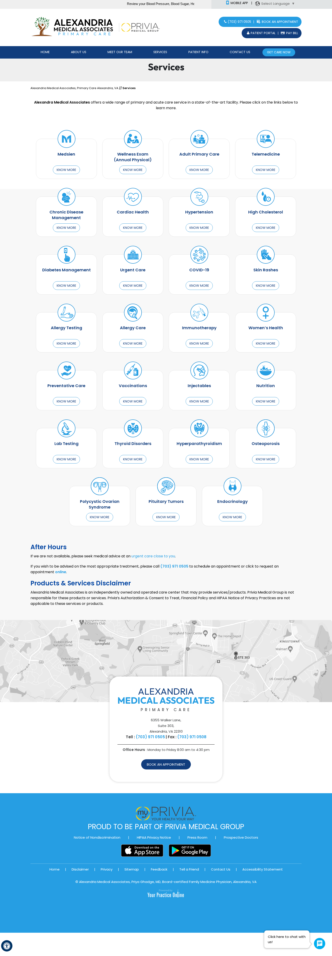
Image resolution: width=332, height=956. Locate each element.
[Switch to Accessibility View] (6, 945)
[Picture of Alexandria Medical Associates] (85, 27)
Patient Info (198, 52)
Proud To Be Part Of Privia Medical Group (166, 826)
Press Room (197, 837)
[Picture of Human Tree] (41, 27)
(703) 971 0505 (239, 21)
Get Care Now (279, 52)
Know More (66, 170)
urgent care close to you (153, 556)
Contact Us (240, 52)
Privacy (106, 869)
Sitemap (131, 869)
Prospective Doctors (241, 837)
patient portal (263, 33)
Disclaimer (80, 869)
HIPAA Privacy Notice (154, 837)
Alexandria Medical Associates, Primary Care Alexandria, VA (74, 88)
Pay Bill (292, 33)
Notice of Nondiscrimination (97, 837)
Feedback (159, 869)
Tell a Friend (189, 869)
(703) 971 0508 (191, 737)
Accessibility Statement (262, 869)
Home (45, 52)
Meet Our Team (120, 52)
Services (160, 52)
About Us (78, 52)
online (60, 572)
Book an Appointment (280, 21)
